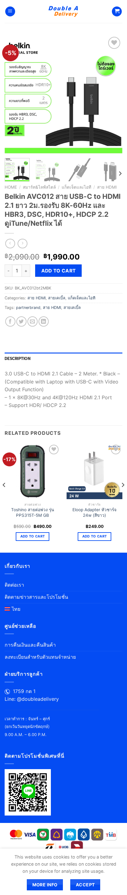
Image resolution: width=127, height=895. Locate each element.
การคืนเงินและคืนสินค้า (30, 645)
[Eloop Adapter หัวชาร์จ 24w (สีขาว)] (94, 471)
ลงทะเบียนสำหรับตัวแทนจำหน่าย (40, 657)
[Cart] (117, 11)
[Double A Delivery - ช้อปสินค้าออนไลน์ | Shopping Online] (63, 11)
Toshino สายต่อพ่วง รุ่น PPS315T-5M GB (32, 512)
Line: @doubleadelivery (32, 699)
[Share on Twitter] (21, 321)
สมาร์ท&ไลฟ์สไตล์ (39, 187)
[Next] (112, 94)
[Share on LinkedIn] (44, 321)
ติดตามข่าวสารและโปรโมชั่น (36, 597)
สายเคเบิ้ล (56, 298)
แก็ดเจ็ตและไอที (76, 187)
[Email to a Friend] (32, 321)
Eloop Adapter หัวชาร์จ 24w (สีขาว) (94, 512)
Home (11, 187)
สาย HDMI (107, 187)
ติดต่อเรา (14, 585)
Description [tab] (18, 359)
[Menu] (10, 11)
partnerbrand (28, 307)
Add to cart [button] (32, 536)
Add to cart (58, 271)
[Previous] (14, 94)
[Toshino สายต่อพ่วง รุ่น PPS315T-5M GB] (32, 471)
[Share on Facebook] (10, 321)
